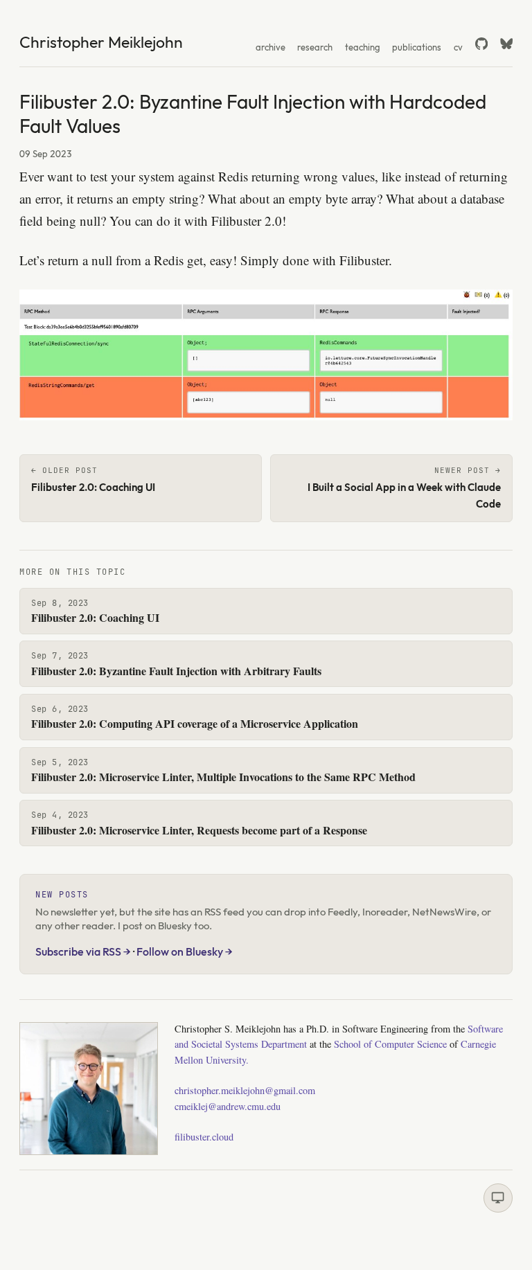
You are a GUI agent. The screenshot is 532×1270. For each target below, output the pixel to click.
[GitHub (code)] (481, 43)
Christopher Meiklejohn (101, 42)
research (314, 47)
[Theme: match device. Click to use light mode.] (498, 1198)
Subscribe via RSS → (83, 951)
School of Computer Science (390, 1043)
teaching (362, 47)
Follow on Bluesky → (184, 951)
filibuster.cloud (204, 1136)
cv (458, 47)
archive (270, 47)
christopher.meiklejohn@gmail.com (245, 1090)
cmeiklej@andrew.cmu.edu (228, 1106)
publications (416, 47)
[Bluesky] (506, 43)
